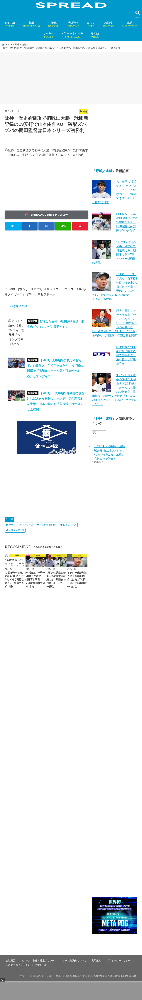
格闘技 (108, 24)
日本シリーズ (69, 524)
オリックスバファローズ (21, 524)
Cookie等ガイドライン (18, 965)
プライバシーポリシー (118, 960)
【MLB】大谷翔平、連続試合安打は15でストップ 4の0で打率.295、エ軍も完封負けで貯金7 (110, 452)
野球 (54, 24)
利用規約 (96, 960)
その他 (95, 35)
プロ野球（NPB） (48, 524)
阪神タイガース (16, 530)
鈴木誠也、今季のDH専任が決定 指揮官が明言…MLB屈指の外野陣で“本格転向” (128, 222)
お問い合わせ (42, 965)
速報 (11, 519)
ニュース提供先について (73, 960)
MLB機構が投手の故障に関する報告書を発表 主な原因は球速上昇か (126, 355)
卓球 (129, 24)
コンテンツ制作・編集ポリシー (37, 960)
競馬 (31, 24)
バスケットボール (72, 35)
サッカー (48, 35)
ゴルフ (91, 24)
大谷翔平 (73, 24)
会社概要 (10, 960)
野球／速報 (104, 171)
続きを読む (17, 306)
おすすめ (10, 24)
